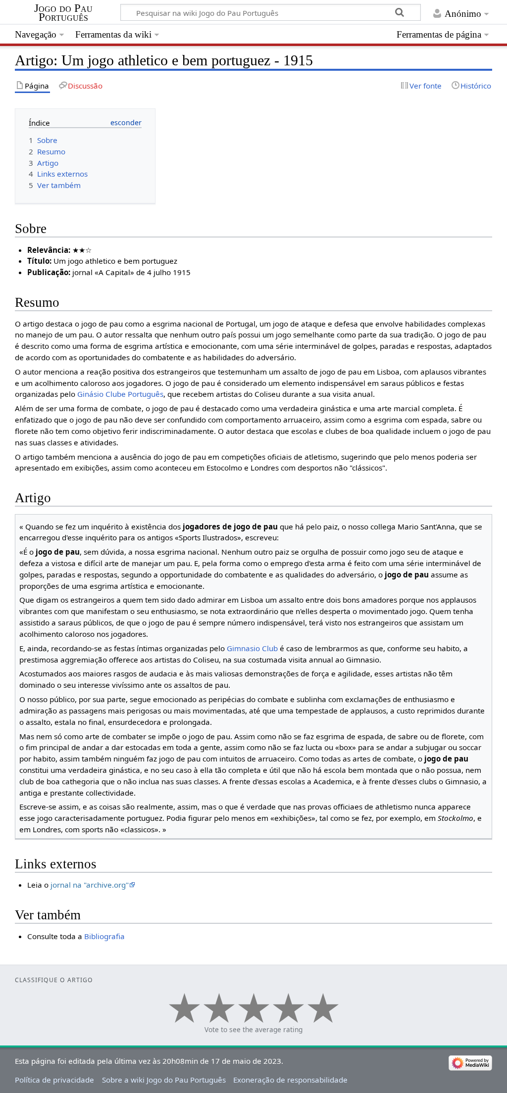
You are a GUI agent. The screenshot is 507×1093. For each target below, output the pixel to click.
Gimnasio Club (252, 648)
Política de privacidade (54, 1080)
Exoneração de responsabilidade (290, 1080)
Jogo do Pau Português (63, 13)
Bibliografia (104, 936)
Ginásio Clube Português (120, 394)
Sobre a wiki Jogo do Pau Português (164, 1080)
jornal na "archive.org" (90, 885)
